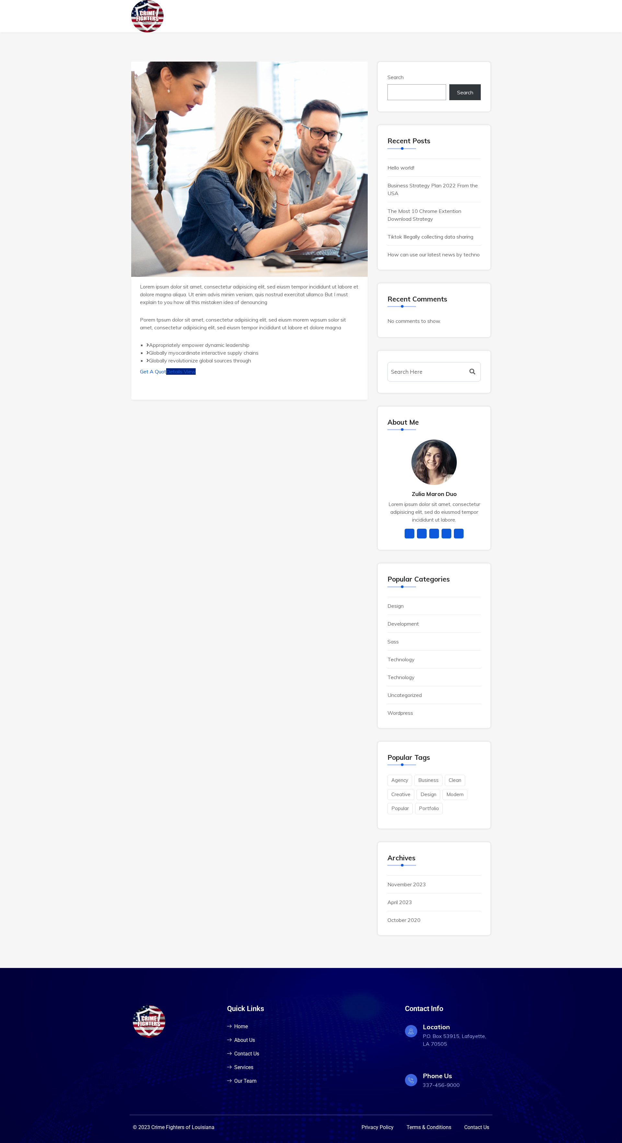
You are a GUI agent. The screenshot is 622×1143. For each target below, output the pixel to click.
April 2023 (399, 902)
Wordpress (400, 713)
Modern (455, 794)
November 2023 (406, 884)
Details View (181, 371)
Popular (400, 808)
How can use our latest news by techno (433, 254)
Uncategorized (404, 695)
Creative (400, 794)
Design (395, 606)
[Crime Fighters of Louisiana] (172, 16)
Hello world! (400, 167)
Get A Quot (153, 371)
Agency (399, 780)
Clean (455, 780)
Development (403, 623)
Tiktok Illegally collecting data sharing (430, 236)
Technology (401, 659)
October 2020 (403, 920)
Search (395, 77)
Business (428, 780)
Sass (393, 641)
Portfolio (429, 808)
